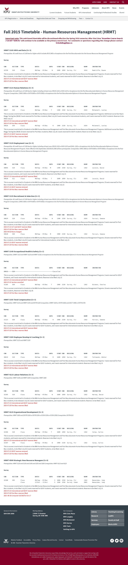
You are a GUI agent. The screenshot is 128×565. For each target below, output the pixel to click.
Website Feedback (16, 540)
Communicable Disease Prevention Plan (85, 540)
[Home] (7, 10)
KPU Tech (66, 526)
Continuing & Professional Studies (105, 13)
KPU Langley (68, 517)
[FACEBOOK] (112, 541)
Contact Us (114, 2)
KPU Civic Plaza (69, 513)
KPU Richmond (68, 520)
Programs (85, 8)
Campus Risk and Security (49, 540)
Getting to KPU (69, 529)
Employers (95, 524)
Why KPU (76, 8)
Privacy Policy (36, 540)
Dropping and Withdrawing (67, 18)
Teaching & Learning (115, 512)
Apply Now (96, 2)
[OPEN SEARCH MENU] (123, 2)
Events (121, 8)
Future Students (70, 13)
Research (94, 516)
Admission (95, 8)
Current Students (56, 13)
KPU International (85, 13)
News (114, 8)
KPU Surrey (67, 523)
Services (94, 520)
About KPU (106, 8)
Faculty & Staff (113, 520)
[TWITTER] (117, 541)
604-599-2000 (9, 513)
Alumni (121, 13)
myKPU (110, 516)
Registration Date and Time (46, 18)
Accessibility (27, 540)
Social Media (68, 540)
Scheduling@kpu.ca (64, 43)
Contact (61, 540)
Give (105, 2)
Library (94, 512)
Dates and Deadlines (27, 18)
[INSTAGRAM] (121, 541)
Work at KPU (112, 524)
